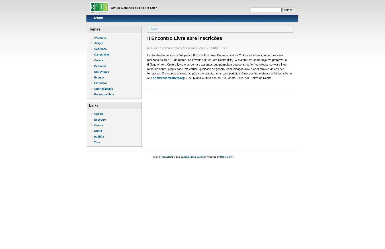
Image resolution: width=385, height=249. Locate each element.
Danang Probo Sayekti (194, 157)
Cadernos (100, 49)
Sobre (98, 18)
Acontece (100, 37)
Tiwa (97, 142)
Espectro (100, 119)
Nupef (98, 131)
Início (154, 29)
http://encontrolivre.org (170, 78)
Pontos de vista (104, 94)
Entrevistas (101, 71)
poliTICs (99, 136)
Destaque (100, 66)
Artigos (99, 43)
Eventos (99, 77)
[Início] (99, 12)
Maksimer (226, 157)
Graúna (99, 125)
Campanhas (102, 54)
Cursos (99, 60)
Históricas (100, 83)
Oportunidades (103, 89)
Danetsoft (168, 157)
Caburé (99, 113)
